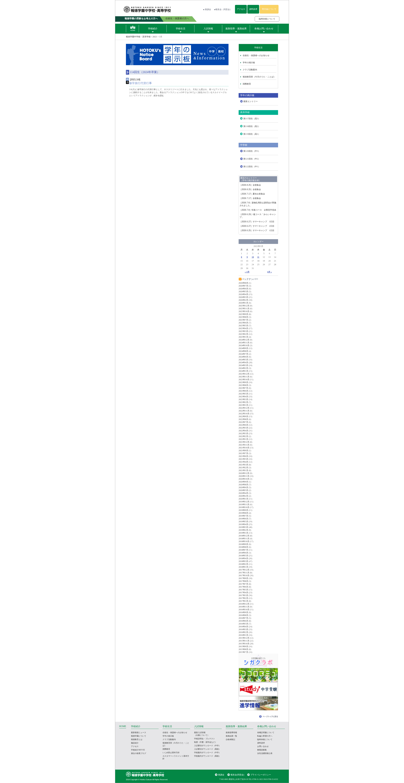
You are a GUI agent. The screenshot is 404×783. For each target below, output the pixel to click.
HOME (122, 726)
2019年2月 (243, 530)
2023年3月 (243, 399)
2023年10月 (244, 379)
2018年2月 (243, 564)
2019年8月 (243, 513)
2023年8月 (243, 385)
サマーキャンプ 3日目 (257, 221)
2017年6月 (243, 587)
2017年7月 (243, 584)
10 (253, 257)
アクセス (241, 9)
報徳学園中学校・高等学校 (138, 36)
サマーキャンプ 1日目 (257, 230)
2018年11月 (244, 538)
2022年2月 (243, 436)
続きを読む (159, 95)
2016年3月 (243, 629)
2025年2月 (243, 334)
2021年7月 (243, 453)
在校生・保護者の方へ (177, 18)
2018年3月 (243, 561)
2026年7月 (243, 286)
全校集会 (250, 185)
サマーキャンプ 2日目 (257, 226)
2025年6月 (243, 323)
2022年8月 (243, 419)
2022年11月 (244, 411)
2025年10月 (244, 311)
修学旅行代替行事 (140, 83)
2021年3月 (243, 465)
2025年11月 (244, 308)
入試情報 (208, 28)
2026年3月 (243, 297)
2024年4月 (243, 362)
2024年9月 (243, 348)
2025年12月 (244, 305)
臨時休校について (267, 19)
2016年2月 (243, 632)
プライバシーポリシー (260, 775)
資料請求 (253, 9)
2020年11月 (244, 476)
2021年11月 (244, 445)
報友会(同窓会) (237, 775)
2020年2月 (243, 496)
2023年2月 (243, 402)
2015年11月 (244, 641)
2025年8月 (243, 317)
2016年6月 (243, 621)
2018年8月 (243, 547)
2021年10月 (244, 447)
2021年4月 (243, 462)
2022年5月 (243, 428)
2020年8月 (243, 484)
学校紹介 (152, 28)
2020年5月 (243, 490)
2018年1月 (243, 567)
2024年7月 (243, 354)
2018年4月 (243, 558)
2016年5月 (243, 624)
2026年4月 (243, 294)
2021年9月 (243, 450)
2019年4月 (243, 524)
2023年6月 (243, 391)
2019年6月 (243, 518)
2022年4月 (243, 430)
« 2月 (247, 272)
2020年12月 (244, 473)
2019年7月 (243, 516)
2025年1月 (243, 337)
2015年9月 (243, 646)
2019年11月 (244, 504)
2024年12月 (244, 340)
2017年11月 (244, 572)
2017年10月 (244, 575)
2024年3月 (243, 365)
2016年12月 (244, 604)
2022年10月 (244, 413)
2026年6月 (243, 288)
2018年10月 (244, 541)
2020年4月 (243, 493)
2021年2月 (243, 467)
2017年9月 (243, 578)
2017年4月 (243, 592)
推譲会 (221, 775)
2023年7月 (243, 388)
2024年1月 (243, 371)
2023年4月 (243, 396)
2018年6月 (243, 553)
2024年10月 (244, 345)
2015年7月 (243, 652)
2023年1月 (243, 405)
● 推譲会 (207, 9)
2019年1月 (243, 533)
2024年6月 (243, 357)
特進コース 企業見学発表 (258, 210)
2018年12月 (244, 536)
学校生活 (180, 28)
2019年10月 (244, 507)
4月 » (269, 272)
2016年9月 (243, 612)
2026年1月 (243, 303)
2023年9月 (243, 382)
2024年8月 (243, 351)
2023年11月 (244, 376)
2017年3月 (243, 595)
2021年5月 (243, 459)
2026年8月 (243, 283)
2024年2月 (243, 368)
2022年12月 (244, 408)
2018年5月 (243, 555)
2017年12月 (244, 570)
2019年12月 (244, 501)
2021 (155, 36)
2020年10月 (244, 479)
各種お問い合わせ (263, 28)
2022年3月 (243, 433)
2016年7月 (243, 618)
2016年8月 (243, 615)
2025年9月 (243, 314)
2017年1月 (243, 601)
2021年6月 (243, 456)
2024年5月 (243, 359)
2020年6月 (243, 487)
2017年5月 (243, 589)
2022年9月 (243, 416)
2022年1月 (243, 439)
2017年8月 (243, 581)
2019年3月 (243, 527)
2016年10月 (244, 609)
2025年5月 (243, 325)
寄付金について (269, 9)
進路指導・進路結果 (236, 28)
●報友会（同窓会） (223, 9)
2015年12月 (244, 638)
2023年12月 (244, 374)
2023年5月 (243, 394)
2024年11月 (244, 342)
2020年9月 (243, 482)
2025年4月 (243, 328)
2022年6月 (243, 425)
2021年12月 (244, 442)
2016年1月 (243, 635)
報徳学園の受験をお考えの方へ (141, 18)
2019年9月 (243, 510)
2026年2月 (243, 300)
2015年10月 (244, 643)
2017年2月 (243, 598)
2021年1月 (243, 470)
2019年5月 (243, 521)
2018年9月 (243, 544)
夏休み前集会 (252, 194)
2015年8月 (243, 649)
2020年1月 (243, 499)
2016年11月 (244, 607)
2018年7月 (243, 550)
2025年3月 (243, 331)
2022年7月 (243, 422)
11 (258, 257)
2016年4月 (243, 626)
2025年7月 (243, 320)
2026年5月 (243, 291)
